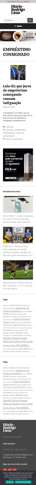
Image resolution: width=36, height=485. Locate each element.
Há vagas (21, 327)
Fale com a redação (23, 1)
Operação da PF (7, 335)
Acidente (6, 305)
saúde (21, 349)
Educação (18, 322)
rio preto (22, 345)
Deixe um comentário (14, 139)
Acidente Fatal (14, 305)
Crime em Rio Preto (8, 319)
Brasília (5, 314)
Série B (26, 349)
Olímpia (25, 333)
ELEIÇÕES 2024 (8, 325)
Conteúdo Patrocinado (10, 316)
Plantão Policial (10, 338)
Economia (10, 127)
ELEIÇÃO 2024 (26, 322)
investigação (7, 330)
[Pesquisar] (30, 20)
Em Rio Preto (6, 327)
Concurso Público (22, 314)
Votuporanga (25, 351)
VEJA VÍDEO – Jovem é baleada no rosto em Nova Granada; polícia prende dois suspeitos (18, 219)
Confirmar (10, 482)
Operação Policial (17, 335)
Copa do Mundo (22, 316)
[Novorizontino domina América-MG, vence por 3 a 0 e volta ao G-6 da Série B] (18, 278)
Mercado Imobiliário (9, 333)
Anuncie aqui (11, 1)
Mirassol (19, 333)
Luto (26, 330)
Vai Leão (12, 351)
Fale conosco (20, 449)
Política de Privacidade (12, 437)
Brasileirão (29, 311)
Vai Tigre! (18, 351)
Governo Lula (14, 327)
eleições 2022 (20, 325)
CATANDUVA (12, 314)
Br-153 (23, 311)
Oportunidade (27, 335)
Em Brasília (29, 325)
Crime (29, 316)
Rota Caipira (14, 348)
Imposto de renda (28, 327)
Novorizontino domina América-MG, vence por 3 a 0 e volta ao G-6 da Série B (18, 285)
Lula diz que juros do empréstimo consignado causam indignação (17, 94)
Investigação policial (18, 330)
